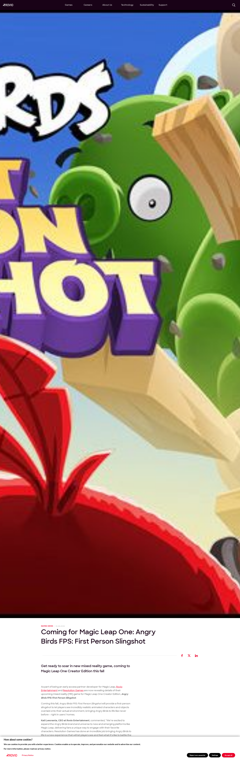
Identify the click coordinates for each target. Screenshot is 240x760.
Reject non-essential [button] (197, 755)
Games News (47, 626)
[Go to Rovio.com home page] (8, 5)
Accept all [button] (228, 755)
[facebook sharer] (182, 655)
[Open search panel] (234, 5)
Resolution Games (73, 690)
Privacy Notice (27, 755)
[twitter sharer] (189, 655)
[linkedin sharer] (196, 655)
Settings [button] (215, 755)
